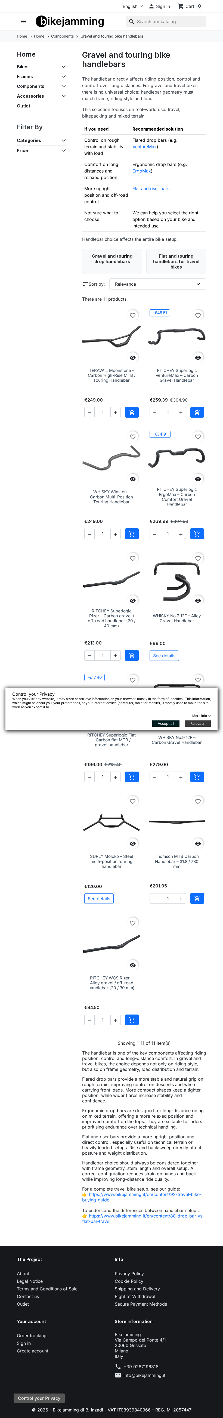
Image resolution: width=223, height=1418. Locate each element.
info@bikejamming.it (144, 1375)
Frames (25, 76)
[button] (159, 6)
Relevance (158, 284)
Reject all (197, 723)
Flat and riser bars (150, 188)
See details (164, 655)
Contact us (28, 1296)
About (23, 1273)
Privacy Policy (129, 1273)
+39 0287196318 (141, 1366)
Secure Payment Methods (141, 1304)
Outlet (23, 106)
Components (30, 86)
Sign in (24, 1343)
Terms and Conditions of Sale (47, 1288)
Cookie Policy (129, 1281)
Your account (31, 1321)
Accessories (30, 96)
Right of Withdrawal (135, 1296)
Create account (32, 1351)
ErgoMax (141, 171)
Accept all (166, 723)
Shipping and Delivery (137, 1288)
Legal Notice (30, 1281)
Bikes (23, 66)
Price (22, 150)
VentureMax (144, 146)
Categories (29, 140)
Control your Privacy (39, 1398)
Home (26, 54)
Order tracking (32, 1335)
